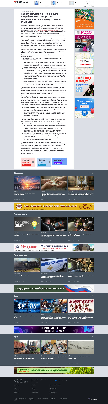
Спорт (16, 296)
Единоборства (34, 389)
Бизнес (15, 393)
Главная (33, 387)
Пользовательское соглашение (22, 399)
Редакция (39, 398)
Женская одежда (53, 392)
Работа (15, 391)
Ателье (51, 389)
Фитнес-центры (53, 387)
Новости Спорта (35, 391)
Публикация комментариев (53, 399)
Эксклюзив (16, 392)
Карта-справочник (17, 389)
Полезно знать (20, 214)
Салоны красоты (53, 388)
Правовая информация (31, 399)
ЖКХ (16, 337)
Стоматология (52, 391)
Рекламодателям (45, 398)
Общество (18, 173)
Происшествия (20, 255)
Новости (16, 385)
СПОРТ (15, 388)
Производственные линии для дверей (48, 30)
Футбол (33, 388)
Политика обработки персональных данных (64, 399)
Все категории (52, 393)
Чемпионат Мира (35, 392)
